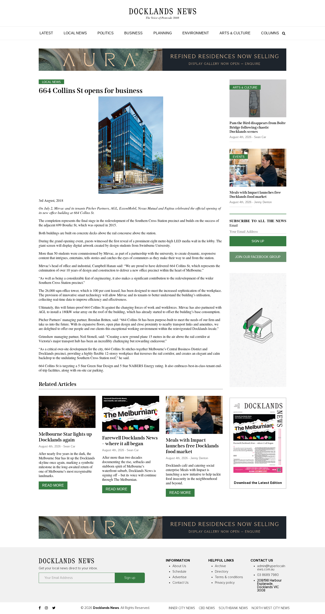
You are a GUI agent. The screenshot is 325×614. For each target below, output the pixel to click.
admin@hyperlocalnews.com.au (271, 567)
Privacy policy (225, 582)
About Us (179, 566)
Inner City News (182, 608)
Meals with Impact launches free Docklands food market (192, 445)
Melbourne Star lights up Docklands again (65, 437)
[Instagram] (46, 608)
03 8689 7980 (268, 575)
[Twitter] (53, 608)
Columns (270, 33)
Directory (221, 571)
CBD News (207, 608)
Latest (46, 33)
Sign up (258, 241)
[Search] (282, 33)
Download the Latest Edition (258, 483)
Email (233, 225)
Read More (53, 485)
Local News (75, 33)
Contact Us (180, 582)
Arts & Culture (235, 33)
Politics (106, 33)
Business (133, 33)
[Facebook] (40, 608)
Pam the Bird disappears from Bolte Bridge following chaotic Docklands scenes (257, 127)
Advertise (179, 577)
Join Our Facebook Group (258, 257)
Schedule (179, 571)
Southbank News (233, 608)
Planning (162, 33)
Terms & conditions (229, 577)
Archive (220, 566)
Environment (195, 33)
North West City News (271, 608)
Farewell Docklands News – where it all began (130, 441)
